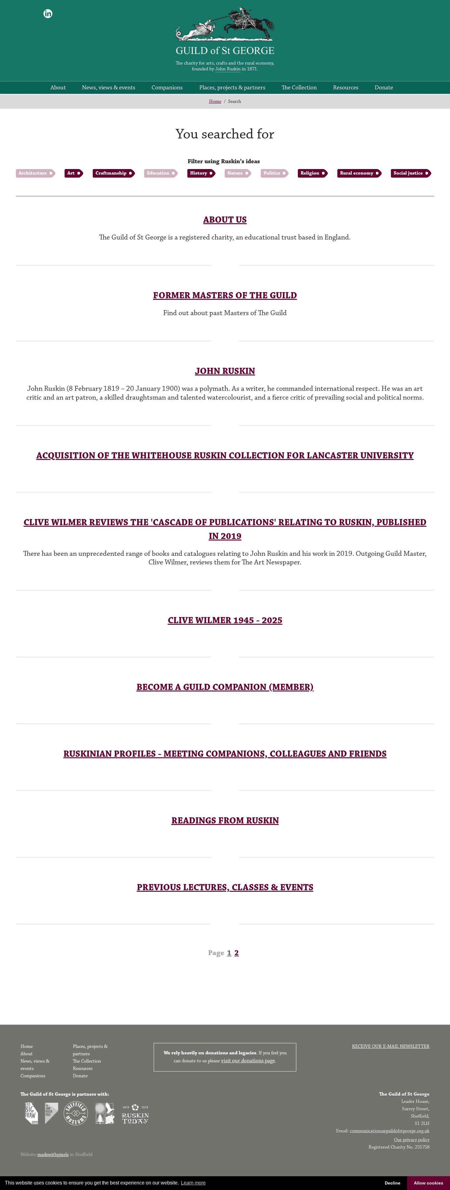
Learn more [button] (193, 1182)
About (58, 87)
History (198, 173)
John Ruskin (228, 69)
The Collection (299, 87)
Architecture (33, 173)
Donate (384, 87)
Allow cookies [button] (428, 1183)
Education (158, 173)
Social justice (408, 173)
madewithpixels (53, 1155)
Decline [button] (392, 1183)
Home (215, 101)
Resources (345, 87)
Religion (310, 173)
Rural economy (356, 173)
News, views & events (108, 87)
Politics (272, 173)
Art (71, 173)
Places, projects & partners (232, 87)
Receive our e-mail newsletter (390, 1046)
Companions (167, 87)
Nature (235, 173)
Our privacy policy (411, 1140)
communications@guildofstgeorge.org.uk (389, 1131)
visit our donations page (248, 1060)
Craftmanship (111, 173)
